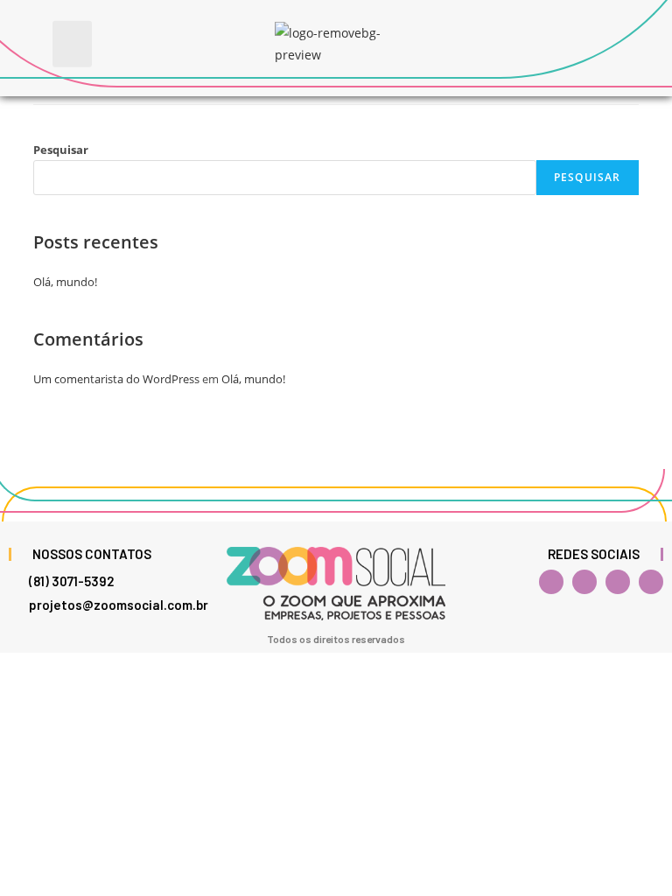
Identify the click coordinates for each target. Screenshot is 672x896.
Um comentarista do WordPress (116, 379)
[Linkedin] (618, 582)
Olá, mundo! (65, 282)
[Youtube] (651, 582)
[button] (72, 44)
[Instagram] (584, 582)
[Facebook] (551, 582)
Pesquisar (60, 150)
